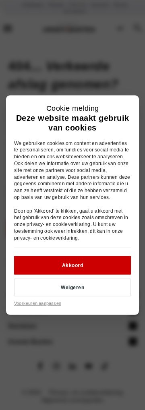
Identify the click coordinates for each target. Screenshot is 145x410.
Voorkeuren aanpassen (37, 303)
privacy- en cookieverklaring (59, 224)
